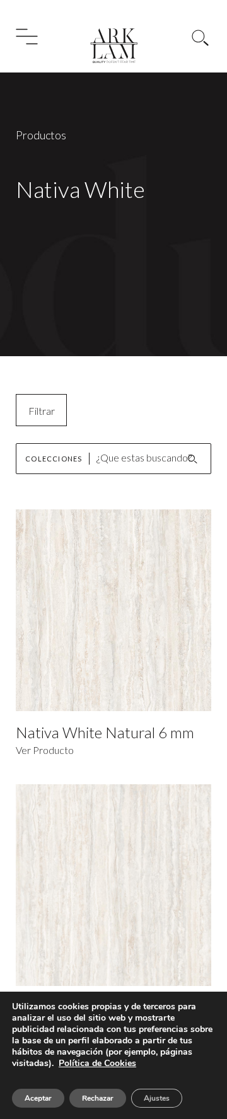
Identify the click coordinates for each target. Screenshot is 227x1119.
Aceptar (38, 1098)
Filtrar (41, 411)
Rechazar (98, 1098)
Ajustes (157, 1098)
